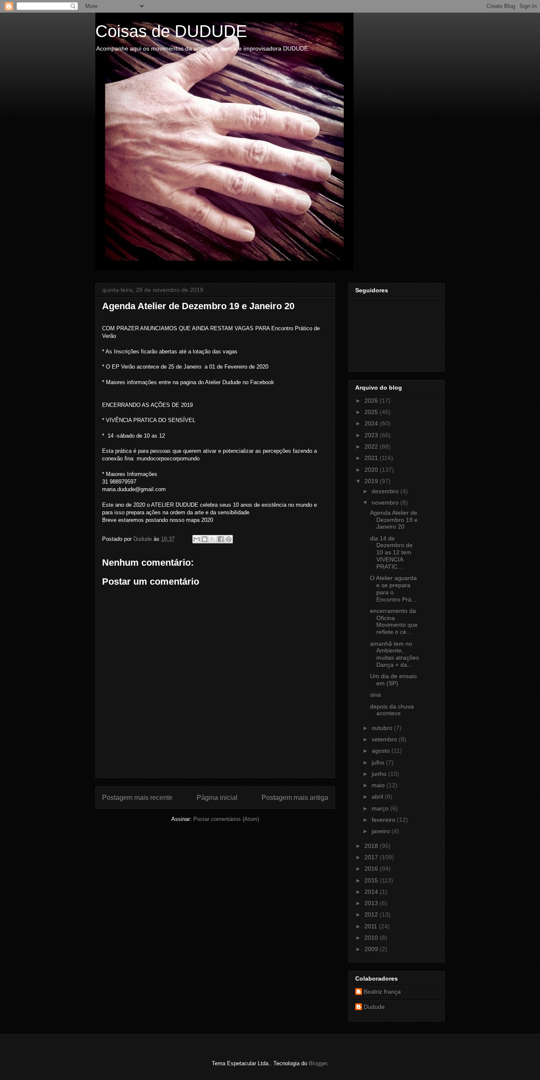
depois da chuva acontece (392, 710)
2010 (372, 937)
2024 (372, 423)
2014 (372, 891)
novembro (386, 502)
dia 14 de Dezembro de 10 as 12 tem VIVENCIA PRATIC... (391, 552)
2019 (372, 481)
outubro (383, 727)
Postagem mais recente (137, 797)
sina (375, 694)
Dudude (374, 1006)
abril (378, 796)
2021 (372, 457)
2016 (372, 868)
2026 (372, 400)
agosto (382, 750)
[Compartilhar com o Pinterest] (228, 539)
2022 (372, 446)
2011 (371, 926)
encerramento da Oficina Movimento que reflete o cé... (394, 621)
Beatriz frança (382, 991)
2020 (372, 469)
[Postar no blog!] (204, 539)
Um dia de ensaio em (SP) (393, 680)
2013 (372, 903)
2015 (372, 880)
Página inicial (217, 797)
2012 (372, 914)
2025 (372, 412)
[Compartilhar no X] (212, 539)
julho (379, 762)
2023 (372, 435)
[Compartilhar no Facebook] (220, 539)
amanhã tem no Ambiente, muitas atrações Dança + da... (394, 654)
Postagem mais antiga (295, 797)
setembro (385, 739)
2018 (372, 845)
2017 (372, 857)
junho (380, 773)
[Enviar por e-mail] (196, 539)
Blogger (318, 1063)
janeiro (382, 831)
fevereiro (384, 819)
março (381, 808)
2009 (372, 949)
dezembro (386, 491)
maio (379, 785)
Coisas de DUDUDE (171, 31)
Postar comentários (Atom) (226, 819)
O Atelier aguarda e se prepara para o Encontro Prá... (393, 588)
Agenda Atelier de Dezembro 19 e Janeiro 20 (394, 519)
